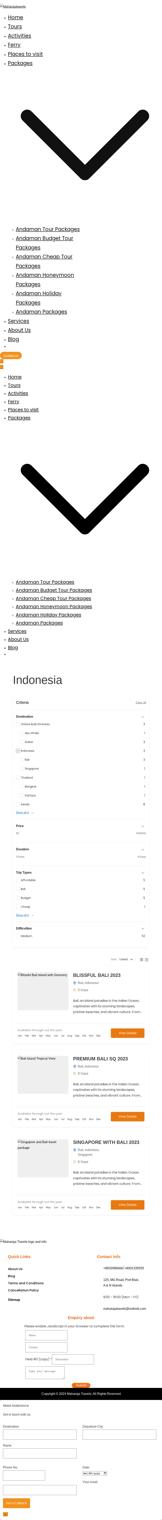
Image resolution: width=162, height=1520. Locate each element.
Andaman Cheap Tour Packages (53, 598)
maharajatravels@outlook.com (124, 1308)
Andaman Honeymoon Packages (54, 606)
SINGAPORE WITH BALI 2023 (106, 1142)
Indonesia (92, 983)
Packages (19, 418)
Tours (15, 26)
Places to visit (25, 54)
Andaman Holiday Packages (48, 615)
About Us (19, 330)
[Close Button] (1, 367)
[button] (85, 220)
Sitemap (14, 1299)
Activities (19, 35)
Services (18, 321)
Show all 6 (22, 915)
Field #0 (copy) (38, 1359)
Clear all (141, 702)
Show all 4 (22, 812)
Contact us (10, 355)
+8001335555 (134, 1268)
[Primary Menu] (1, 361)
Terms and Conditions (26, 1283)
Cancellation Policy (23, 1290)
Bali (80, 983)
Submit (81, 1385)
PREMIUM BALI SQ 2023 (100, 1058)
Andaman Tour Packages (48, 229)
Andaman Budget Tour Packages (54, 590)
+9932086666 (113, 1268)
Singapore (85, 1154)
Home (15, 17)
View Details (128, 1033)
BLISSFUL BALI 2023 (97, 975)
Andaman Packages (41, 311)
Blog (13, 339)
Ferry (14, 44)
